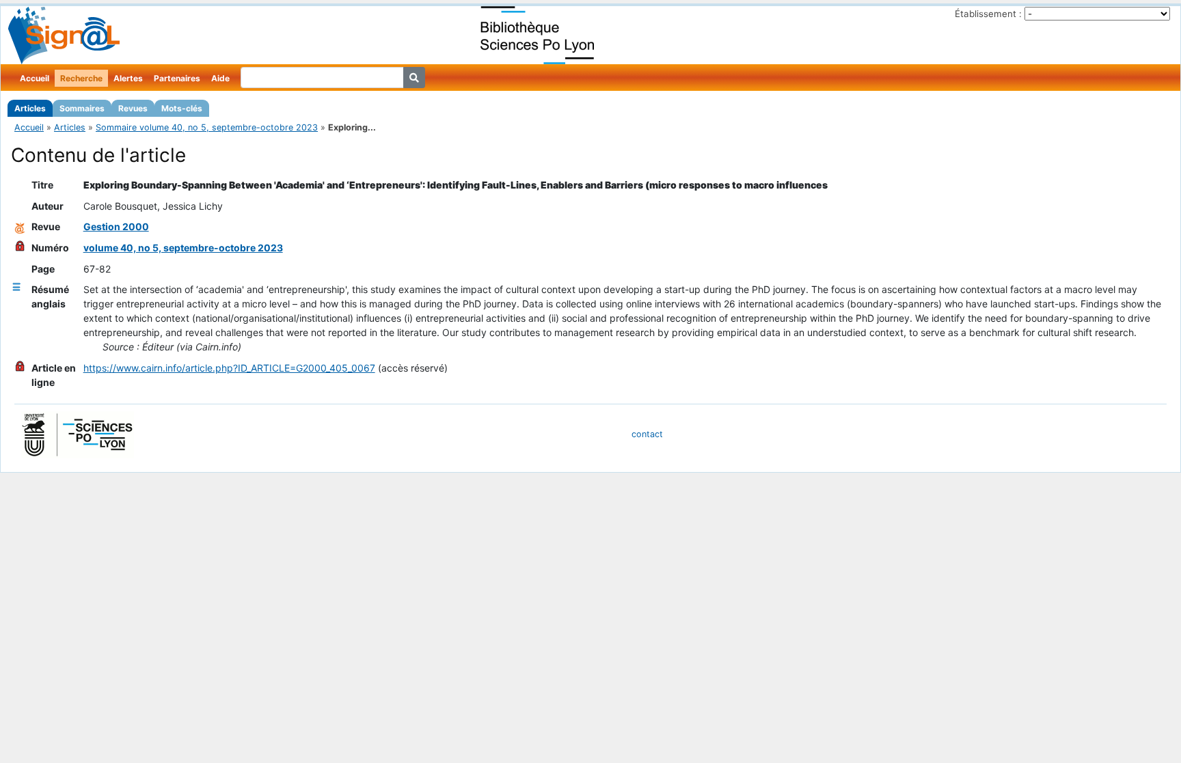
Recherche (81, 78)
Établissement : (988, 13)
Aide (220, 78)
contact (647, 434)
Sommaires (82, 108)
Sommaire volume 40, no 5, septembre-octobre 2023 (207, 127)
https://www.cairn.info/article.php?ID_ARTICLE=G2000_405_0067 (229, 368)
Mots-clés (181, 108)
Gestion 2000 (116, 226)
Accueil (34, 78)
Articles (30, 108)
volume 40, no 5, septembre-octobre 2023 (183, 247)
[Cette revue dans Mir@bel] (19, 226)
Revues (133, 108)
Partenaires (177, 78)
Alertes (128, 78)
